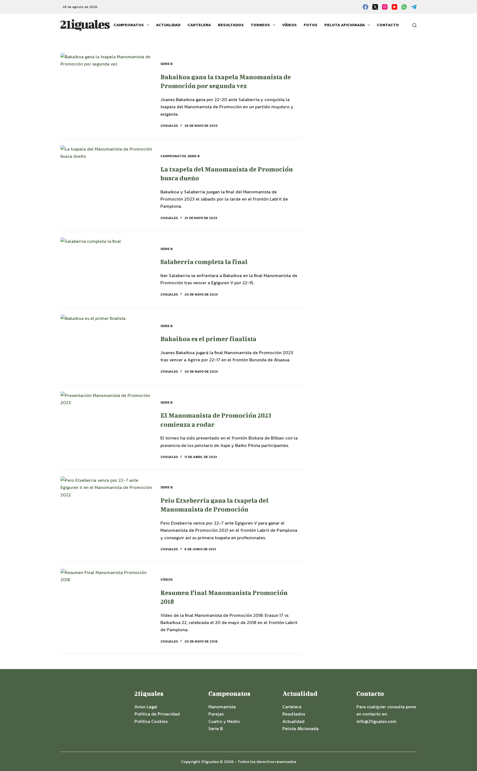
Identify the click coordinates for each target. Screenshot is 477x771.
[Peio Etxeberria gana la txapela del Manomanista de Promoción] (106, 519)
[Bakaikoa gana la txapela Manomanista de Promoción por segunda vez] (106, 95)
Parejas (216, 714)
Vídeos (289, 25)
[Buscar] (414, 25)
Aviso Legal (145, 706)
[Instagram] (385, 7)
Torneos (260, 25)
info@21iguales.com (376, 721)
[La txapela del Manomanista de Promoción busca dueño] (106, 187)
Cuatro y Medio (224, 721)
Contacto (388, 25)
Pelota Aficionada (344, 25)
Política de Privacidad (157, 714)
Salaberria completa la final (204, 261)
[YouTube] (394, 7)
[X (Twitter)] (375, 7)
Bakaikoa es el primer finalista (208, 338)
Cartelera (199, 25)
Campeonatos (128, 25)
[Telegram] (414, 7)
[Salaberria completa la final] (106, 272)
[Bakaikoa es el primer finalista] (106, 349)
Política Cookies (151, 721)
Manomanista (222, 706)
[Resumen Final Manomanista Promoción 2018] (106, 611)
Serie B (166, 63)
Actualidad (168, 25)
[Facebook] (365, 7)
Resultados (231, 25)
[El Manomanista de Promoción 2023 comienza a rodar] (106, 430)
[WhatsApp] (404, 7)
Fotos (310, 25)
